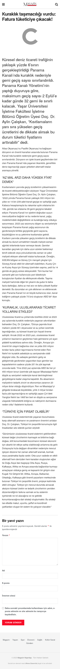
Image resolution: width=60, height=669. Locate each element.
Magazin (6, 639)
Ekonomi (30, 639)
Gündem (29, 643)
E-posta (5, 583)
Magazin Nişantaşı (25, 657)
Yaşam (15, 639)
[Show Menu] (3, 4)
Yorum (6, 535)
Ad (3, 570)
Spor (23, 639)
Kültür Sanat (50, 639)
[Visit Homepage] (30, 4)
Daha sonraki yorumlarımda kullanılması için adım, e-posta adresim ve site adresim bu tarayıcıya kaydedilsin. (30, 611)
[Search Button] (56, 4)
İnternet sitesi (8, 595)
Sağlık (39, 639)
